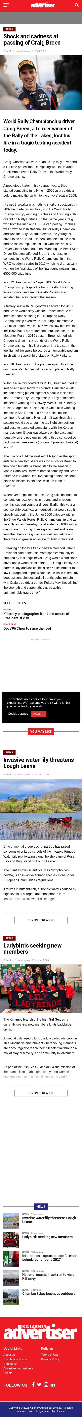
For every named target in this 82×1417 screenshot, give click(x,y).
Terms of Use (50, 1354)
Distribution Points (15, 1359)
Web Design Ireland (40, 1411)
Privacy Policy (50, 1359)
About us (9, 1354)
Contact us (10, 1363)
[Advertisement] (41, 684)
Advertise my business (18, 1368)
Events (8, 1373)
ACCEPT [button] (38, 713)
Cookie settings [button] (18, 713)
